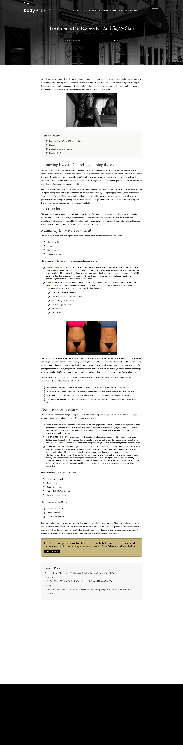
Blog (154, 740)
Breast (91, 10)
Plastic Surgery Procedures (121, 34)
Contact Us (134, 698)
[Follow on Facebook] (24, 2)
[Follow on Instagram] (28, 2)
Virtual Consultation (132, 10)
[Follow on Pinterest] (31, 708)
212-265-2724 (138, 3)
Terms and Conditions (145, 740)
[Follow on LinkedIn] (38, 708)
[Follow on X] (28, 708)
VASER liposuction (54, 267)
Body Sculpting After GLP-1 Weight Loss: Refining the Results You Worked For (79, 573)
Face (74, 10)
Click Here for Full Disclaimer (31, 723)
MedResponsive (107, 740)
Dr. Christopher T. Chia (62, 34)
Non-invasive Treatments (59, 153)
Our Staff (116, 10)
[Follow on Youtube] (42, 708)
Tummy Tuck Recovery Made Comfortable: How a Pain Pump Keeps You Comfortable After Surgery (89, 589)
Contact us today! (52, 551)
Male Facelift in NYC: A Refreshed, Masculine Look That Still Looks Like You (78, 581)
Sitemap (125, 740)
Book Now (153, 3)
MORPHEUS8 (64, 437)
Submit (155, 672)
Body (83, 10)
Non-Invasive (104, 10)
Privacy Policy (133, 740)
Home (78, 23)
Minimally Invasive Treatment (60, 149)
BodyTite (50, 282)
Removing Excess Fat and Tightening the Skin (66, 141)
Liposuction (53, 145)
